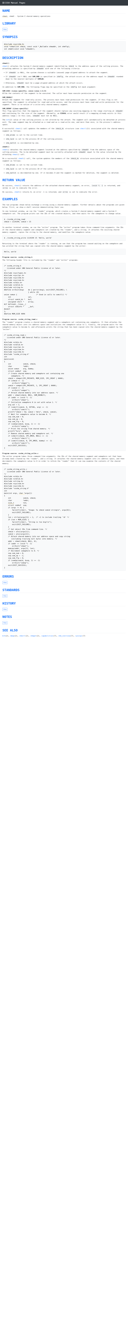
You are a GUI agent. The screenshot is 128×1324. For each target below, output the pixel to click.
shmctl (83, 129)
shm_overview (64, 636)
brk (7, 120)
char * (22, 493)
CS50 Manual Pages (15, 3)
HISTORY (9, 603)
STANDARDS (11, 590)
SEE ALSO (10, 630)
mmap (12, 636)
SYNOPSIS (10, 37)
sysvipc (78, 636)
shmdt (4, 150)
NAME (6, 11)
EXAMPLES (10, 199)
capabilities (47, 636)
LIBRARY (9, 23)
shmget (33, 636)
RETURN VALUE (13, 180)
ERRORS (8, 576)
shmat (4, 16)
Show (4, 29)
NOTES (7, 617)
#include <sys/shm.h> (14, 44)
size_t (11, 503)
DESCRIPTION (12, 58)
